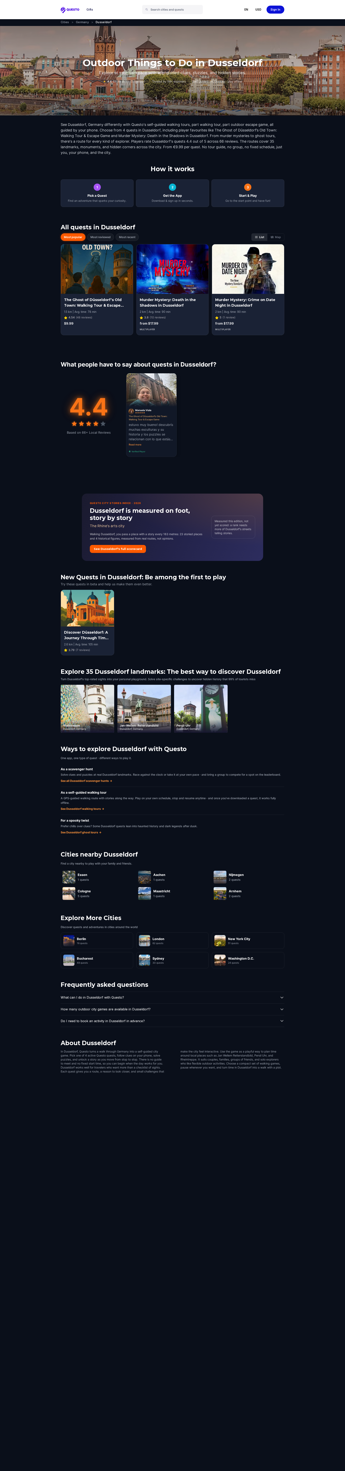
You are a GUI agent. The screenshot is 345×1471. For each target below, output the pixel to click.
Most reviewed (100, 237)
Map (278, 237)
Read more (135, 444)
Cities (65, 22)
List (261, 237)
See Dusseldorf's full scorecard (118, 549)
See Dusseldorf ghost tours (81, 832)
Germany (82, 22)
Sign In (275, 9)
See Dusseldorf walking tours (82, 808)
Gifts (89, 9)
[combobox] (174, 9)
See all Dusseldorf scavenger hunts (86, 780)
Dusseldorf (104, 22)
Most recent (127, 237)
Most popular (73, 237)
